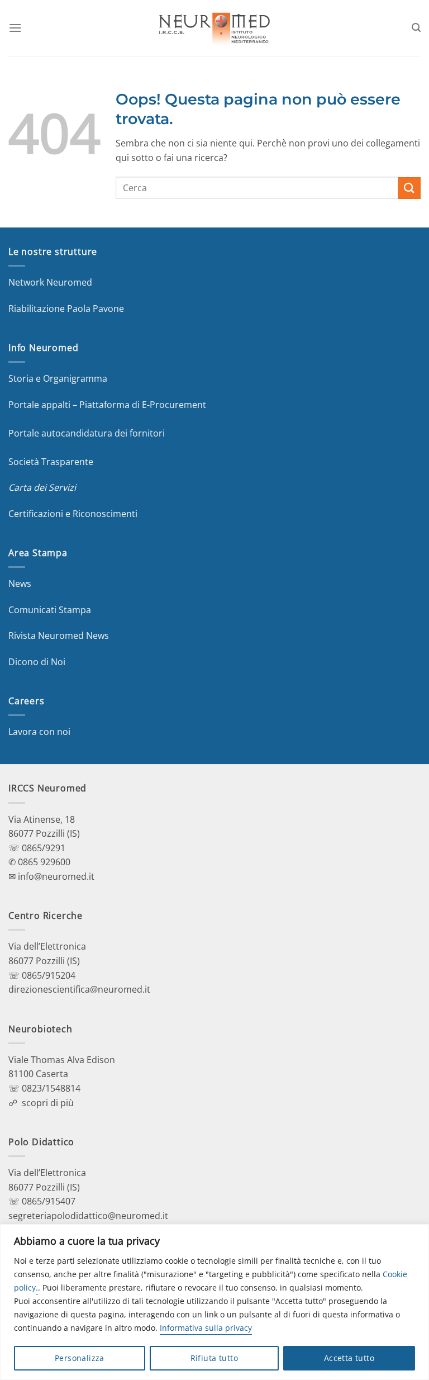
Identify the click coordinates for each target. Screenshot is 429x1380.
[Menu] (15, 27)
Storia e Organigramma (57, 378)
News (19, 583)
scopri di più (48, 1103)
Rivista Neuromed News (58, 635)
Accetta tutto (349, 1358)
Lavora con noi (39, 731)
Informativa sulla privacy (206, 1327)
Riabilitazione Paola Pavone (66, 308)
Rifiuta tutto (214, 1358)
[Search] (416, 28)
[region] (214, 1302)
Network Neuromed (50, 282)
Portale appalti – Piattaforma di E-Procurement (107, 405)
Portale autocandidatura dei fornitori (86, 433)
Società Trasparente (50, 462)
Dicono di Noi (36, 662)
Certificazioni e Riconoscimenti (72, 514)
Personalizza (79, 1358)
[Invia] (409, 188)
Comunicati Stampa (49, 610)
